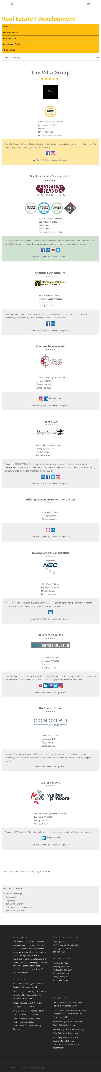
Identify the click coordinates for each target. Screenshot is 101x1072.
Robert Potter (46, 302)
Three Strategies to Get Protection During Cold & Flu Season (27, 1005)
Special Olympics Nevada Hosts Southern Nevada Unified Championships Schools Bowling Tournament (27, 1023)
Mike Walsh (45, 225)
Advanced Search (10, 32)
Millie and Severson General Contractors (51, 499)
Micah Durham (44, 384)
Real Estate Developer (15, 910)
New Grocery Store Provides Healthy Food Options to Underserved (28, 1012)
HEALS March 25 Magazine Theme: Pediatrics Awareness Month (28, 985)
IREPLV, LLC (50, 421)
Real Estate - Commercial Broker (19, 907)
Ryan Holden (48, 742)
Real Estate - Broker (14, 904)
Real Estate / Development (14, 893)
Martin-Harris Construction (50, 176)
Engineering (10, 900)
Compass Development (50, 346)
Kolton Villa (44, 128)
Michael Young (43, 452)
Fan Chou (47, 664)
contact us (29, 871)
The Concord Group (50, 708)
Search (6, 26)
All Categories (9, 50)
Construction (11, 897)
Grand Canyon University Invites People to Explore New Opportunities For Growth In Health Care (29, 995)
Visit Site (46, 160)
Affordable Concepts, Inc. (50, 272)
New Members (9, 38)
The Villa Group (50, 73)
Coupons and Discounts (13, 44)
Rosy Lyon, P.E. (42, 820)
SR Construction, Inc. (50, 635)
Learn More (36, 160)
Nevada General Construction (50, 553)
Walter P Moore (50, 782)
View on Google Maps (61, 160)
